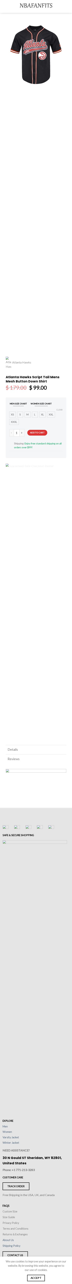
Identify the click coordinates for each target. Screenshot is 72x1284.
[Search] (61, 6)
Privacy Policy (11, 1222)
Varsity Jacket (11, 1137)
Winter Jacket (11, 1142)
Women (7, 1131)
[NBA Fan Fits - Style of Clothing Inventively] (36, 6)
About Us (8, 1240)
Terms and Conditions (15, 1228)
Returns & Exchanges (15, 1234)
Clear (59, 409)
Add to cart (37, 432)
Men (5, 1126)
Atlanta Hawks (21, 362)
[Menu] (5, 6)
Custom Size (10, 1211)
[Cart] (67, 6)
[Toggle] (61, 750)
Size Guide (9, 1217)
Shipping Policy (11, 1245)
